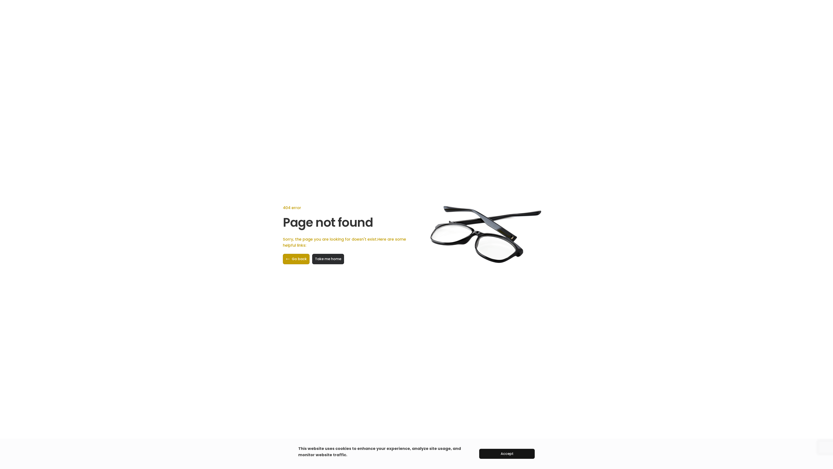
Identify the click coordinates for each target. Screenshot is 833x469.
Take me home (328, 258)
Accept (507, 453)
